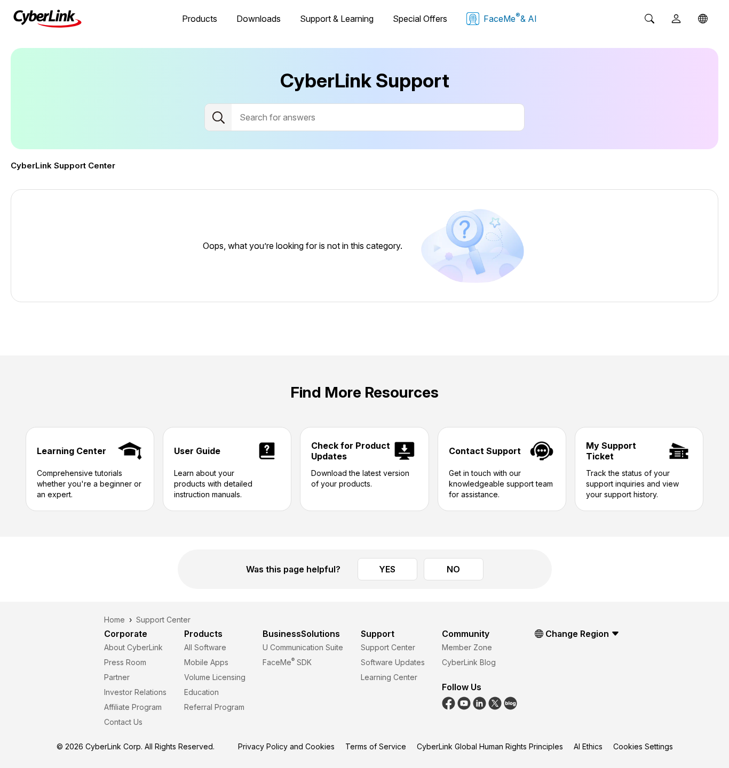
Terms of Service (375, 746)
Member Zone (467, 647)
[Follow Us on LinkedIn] (479, 702)
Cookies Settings (643, 746)
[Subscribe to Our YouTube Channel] (464, 702)
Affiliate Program (133, 707)
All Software (205, 647)
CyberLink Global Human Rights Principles (490, 746)
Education (201, 692)
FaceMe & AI (510, 17)
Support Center (388, 647)
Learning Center (389, 677)
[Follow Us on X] (495, 702)
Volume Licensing (214, 677)
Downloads (258, 18)
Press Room (125, 662)
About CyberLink (133, 647)
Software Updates (393, 662)
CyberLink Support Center (63, 165)
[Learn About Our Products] (510, 702)
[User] (676, 18)
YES (387, 569)
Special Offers (420, 18)
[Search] (649, 18)
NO (453, 569)
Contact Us (123, 721)
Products (199, 18)
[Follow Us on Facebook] (448, 702)
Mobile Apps (206, 662)
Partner (117, 677)
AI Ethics (588, 746)
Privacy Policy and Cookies (286, 746)
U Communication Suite (303, 647)
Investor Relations (135, 692)
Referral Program (214, 707)
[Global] (703, 18)
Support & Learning (337, 18)
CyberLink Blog (469, 662)
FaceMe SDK (287, 662)
